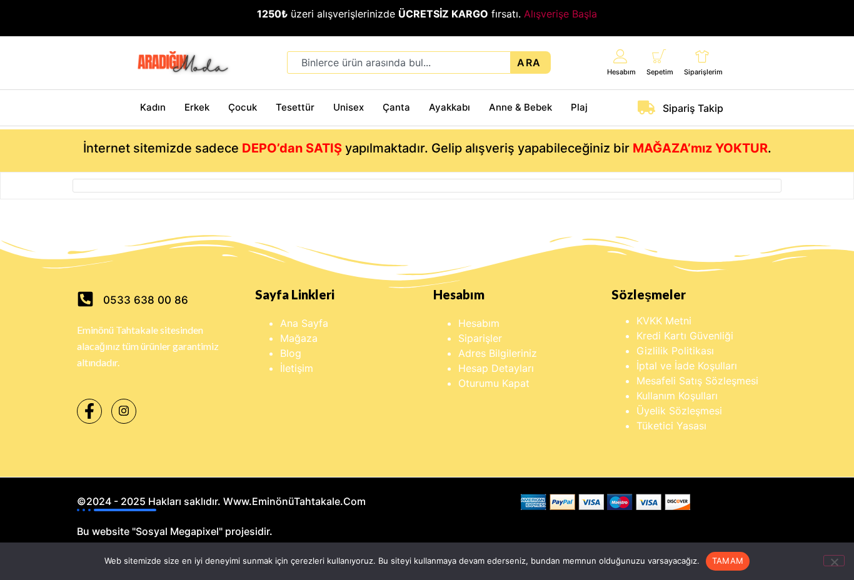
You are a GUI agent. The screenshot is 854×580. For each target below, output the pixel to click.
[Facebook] (89, 411)
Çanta (396, 107)
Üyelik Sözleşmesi (679, 410)
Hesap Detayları (496, 368)
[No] (834, 560)
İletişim (296, 368)
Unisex (348, 107)
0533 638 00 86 (145, 300)
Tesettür (295, 107)
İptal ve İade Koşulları (686, 365)
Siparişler (480, 338)
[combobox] (399, 62)
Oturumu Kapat (494, 383)
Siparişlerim (703, 72)
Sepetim (659, 72)
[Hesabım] (620, 56)
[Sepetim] (659, 56)
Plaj (579, 107)
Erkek (196, 107)
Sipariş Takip (693, 108)
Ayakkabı (449, 107)
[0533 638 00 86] (85, 299)
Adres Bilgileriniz (497, 353)
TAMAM (727, 561)
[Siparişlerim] (702, 56)
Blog (290, 353)
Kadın (153, 107)
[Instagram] (123, 411)
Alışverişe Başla (560, 14)
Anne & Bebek (520, 107)
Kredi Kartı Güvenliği (684, 335)
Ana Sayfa (304, 323)
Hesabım (621, 72)
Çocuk (242, 107)
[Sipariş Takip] (646, 107)
